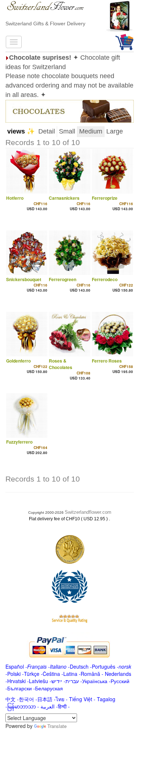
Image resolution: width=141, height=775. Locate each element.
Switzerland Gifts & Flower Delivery (45, 23)
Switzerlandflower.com (88, 512)
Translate (57, 726)
